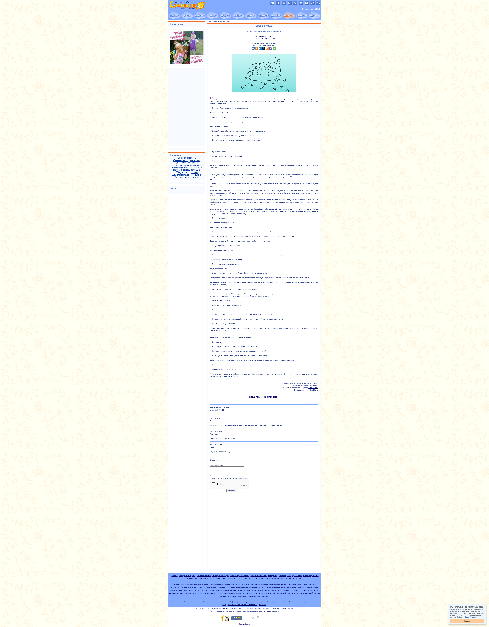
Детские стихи (224, 587)
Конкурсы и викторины (187, 576)
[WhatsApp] (274, 48)
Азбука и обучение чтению (208, 587)
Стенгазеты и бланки (290, 590)
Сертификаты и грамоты (208, 593)
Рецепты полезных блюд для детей (300, 593)
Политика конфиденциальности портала (242, 605)
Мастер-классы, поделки (231, 578)
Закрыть (467, 620)
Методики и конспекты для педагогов (264, 576)
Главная (209, 21)
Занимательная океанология (226, 590)
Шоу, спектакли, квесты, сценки (186, 175)
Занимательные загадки (239, 587)
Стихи (194, 172)
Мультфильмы (192, 584)
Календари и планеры (232, 584)
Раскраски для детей (288, 584)
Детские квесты (274, 584)
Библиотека (217, 21)
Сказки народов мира (186, 160)
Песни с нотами (257, 590)
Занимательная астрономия (204, 590)
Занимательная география (275, 587)
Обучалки (182, 172)
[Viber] (270, 48)
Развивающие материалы (239, 576)
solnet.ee (225, 609)
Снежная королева (187, 158)
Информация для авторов (239, 602)
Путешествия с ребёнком (237, 596)
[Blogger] (267, 48)
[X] (263, 48)
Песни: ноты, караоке (186, 177)
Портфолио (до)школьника (308, 590)
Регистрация (307, 9)
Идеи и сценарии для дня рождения (255, 584)
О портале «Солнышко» (203, 602)
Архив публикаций (289, 602)
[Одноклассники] (256, 48)
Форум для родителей (293, 578)
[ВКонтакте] (253, 48)
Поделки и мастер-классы (306, 584)
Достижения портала (258, 602)
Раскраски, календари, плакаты (290, 576)
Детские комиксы (180, 584)
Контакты (262, 605)
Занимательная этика (256, 587)
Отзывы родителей (274, 602)
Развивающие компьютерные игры (187, 167)
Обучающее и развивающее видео (210, 584)
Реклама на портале (221, 602)
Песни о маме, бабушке (186, 169)
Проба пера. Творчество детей (263, 397)
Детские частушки (244, 590)
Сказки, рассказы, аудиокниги (252, 578)
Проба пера (226, 21)
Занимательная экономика (295, 587)
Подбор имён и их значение (253, 593)
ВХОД (317, 9)
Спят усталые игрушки (187, 165)
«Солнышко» (313, 388)
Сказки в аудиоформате (273, 590)
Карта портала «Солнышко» (182, 602)
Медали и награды (176, 593)
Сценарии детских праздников (210, 578)
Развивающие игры (204, 576)
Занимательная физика (184, 590)
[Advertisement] (264, 533)
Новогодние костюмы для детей (230, 593)
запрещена (288, 609)
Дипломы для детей (191, 593)
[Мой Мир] (260, 48)
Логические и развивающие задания (184, 587)
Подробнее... (470, 616)
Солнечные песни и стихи (274, 578)
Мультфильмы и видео (220, 576)
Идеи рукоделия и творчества (258, 596)
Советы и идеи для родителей (275, 593)
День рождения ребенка (186, 163)
